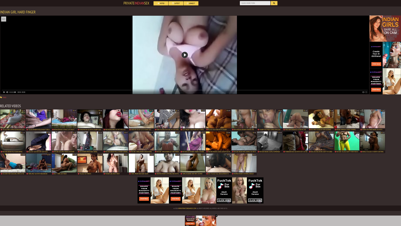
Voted (161, 3)
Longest (191, 3)
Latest (177, 3)
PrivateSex (136, 3)
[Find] (274, 3)
